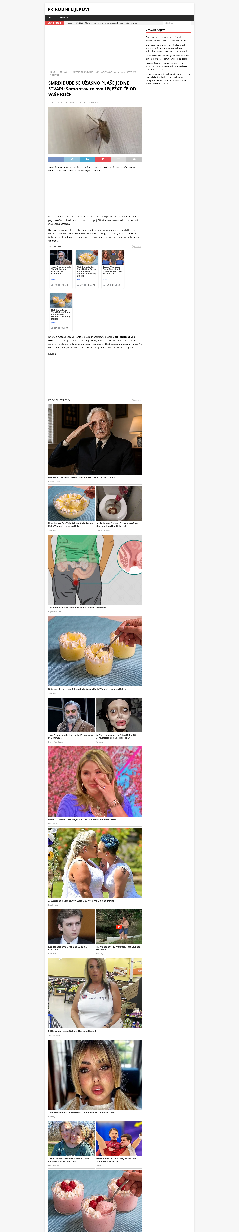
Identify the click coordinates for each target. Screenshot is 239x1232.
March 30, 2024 (58, 102)
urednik (71, 102)
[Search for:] (177, 23)
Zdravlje (63, 17)
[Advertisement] (95, 49)
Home (51, 17)
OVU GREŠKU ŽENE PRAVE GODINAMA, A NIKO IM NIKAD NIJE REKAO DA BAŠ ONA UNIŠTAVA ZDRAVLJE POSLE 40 (167, 66)
